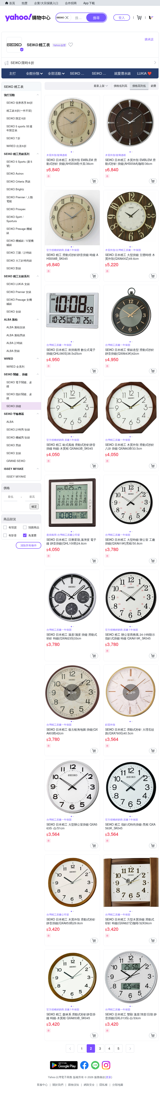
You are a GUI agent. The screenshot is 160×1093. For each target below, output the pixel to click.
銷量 (153, 86)
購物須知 (73, 1085)
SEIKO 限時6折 (22, 62)
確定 (34, 506)
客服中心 (42, 1085)
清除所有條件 (28, 545)
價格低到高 (120, 86)
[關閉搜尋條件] (66, 17)
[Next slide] (97, 123)
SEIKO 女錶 (100, 73)
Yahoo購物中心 (27, 18)
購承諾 (149, 39)
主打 (12, 73)
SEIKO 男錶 (79, 73)
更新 (108, 1077)
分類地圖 (117, 1085)
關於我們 (57, 1085)
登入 (122, 17)
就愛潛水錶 (122, 73)
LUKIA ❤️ (144, 73)
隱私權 (103, 1085)
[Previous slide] (47, 123)
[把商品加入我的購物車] (94, 181)
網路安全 (89, 1085)
